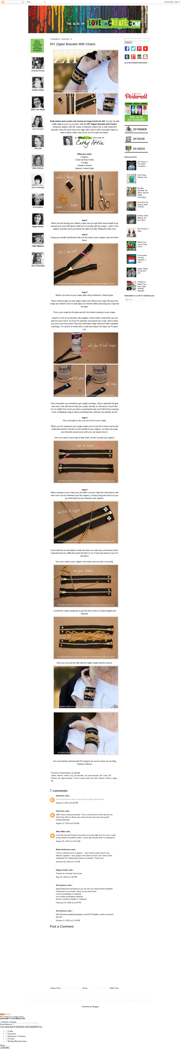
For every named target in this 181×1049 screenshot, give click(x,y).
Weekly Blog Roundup (17, 1041)
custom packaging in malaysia (68, 894)
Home (84, 988)
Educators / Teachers (17, 1036)
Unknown (60, 796)
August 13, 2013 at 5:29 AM (67, 823)
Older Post (114, 988)
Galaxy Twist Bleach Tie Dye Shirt (143, 217)
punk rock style (92, 778)
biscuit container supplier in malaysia (71, 899)
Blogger (95, 1007)
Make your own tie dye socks (142, 244)
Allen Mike (60, 831)
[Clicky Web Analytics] (5, 1015)
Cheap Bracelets (63, 820)
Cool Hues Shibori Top (142, 176)
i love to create (79, 778)
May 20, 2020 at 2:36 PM (66, 877)
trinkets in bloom (105, 778)
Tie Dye (11, 1039)
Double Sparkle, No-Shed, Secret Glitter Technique (143, 192)
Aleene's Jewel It (63, 776)
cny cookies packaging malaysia (69, 896)
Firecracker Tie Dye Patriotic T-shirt (142, 258)
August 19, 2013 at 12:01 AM (68, 841)
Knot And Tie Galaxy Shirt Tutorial (143, 204)
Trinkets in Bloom (84, 764)
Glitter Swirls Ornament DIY (143, 271)
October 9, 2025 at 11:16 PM (68, 920)
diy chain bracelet (92, 776)
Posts (130, 300)
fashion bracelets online (71, 838)
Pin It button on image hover (12, 1017)
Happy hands (62, 870)
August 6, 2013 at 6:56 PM (67, 803)
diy (72, 776)
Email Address (6, 1024)
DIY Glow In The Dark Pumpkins (142, 164)
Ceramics (12, 1034)
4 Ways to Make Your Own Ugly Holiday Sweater (142, 286)
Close (2, 1045)
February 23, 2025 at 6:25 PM (68, 903)
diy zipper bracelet (65, 778)
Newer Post (55, 988)
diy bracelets (79, 776)
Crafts (10, 1031)
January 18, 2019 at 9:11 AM (68, 862)
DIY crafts (103, 776)
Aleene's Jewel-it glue (84, 168)
